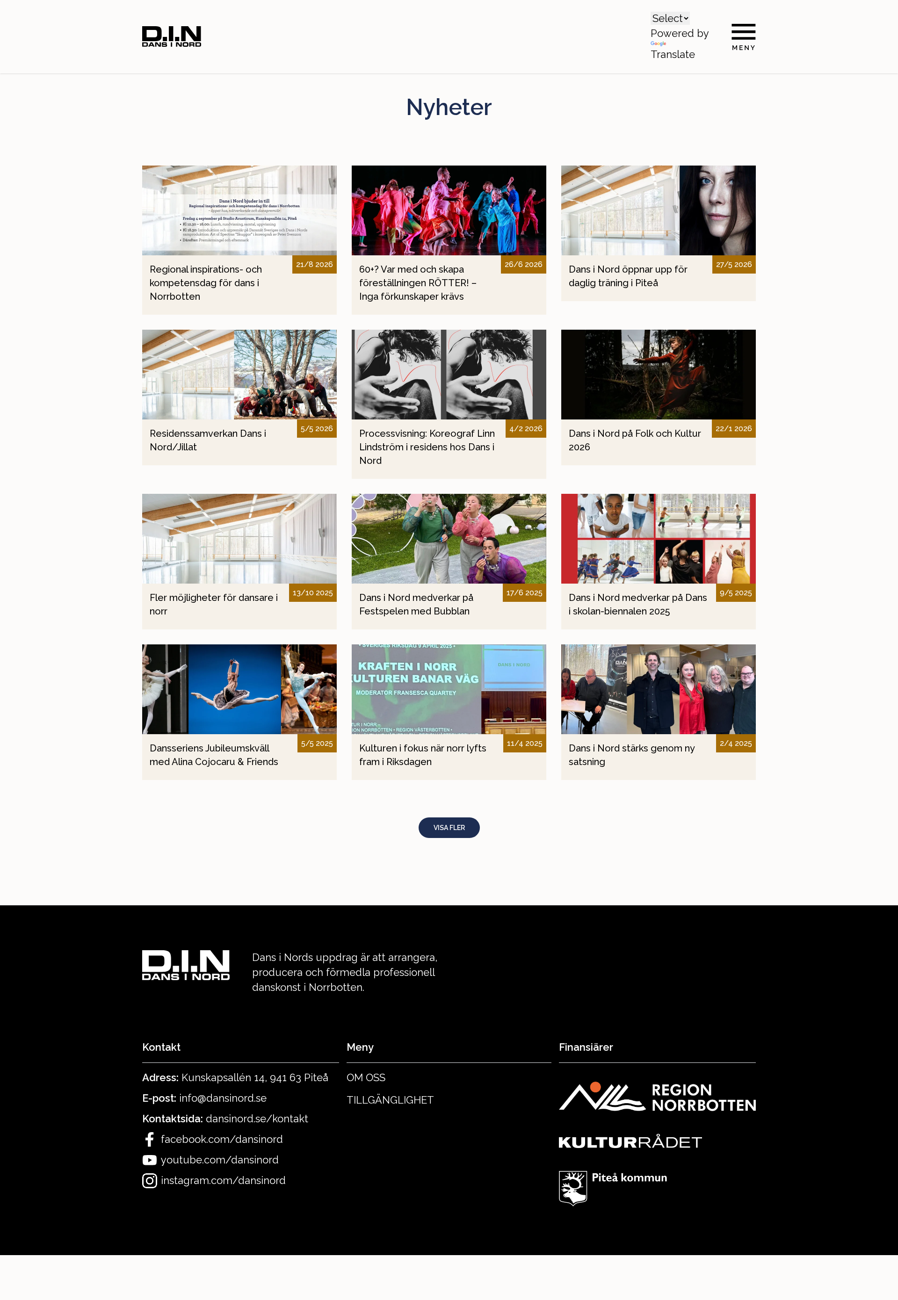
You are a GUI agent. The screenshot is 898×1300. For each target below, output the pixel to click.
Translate (673, 54)
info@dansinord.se (223, 1098)
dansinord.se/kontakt (257, 1118)
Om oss (366, 1077)
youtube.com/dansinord (220, 1160)
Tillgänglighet (390, 1100)
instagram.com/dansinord (223, 1180)
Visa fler (449, 827)
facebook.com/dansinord (222, 1139)
